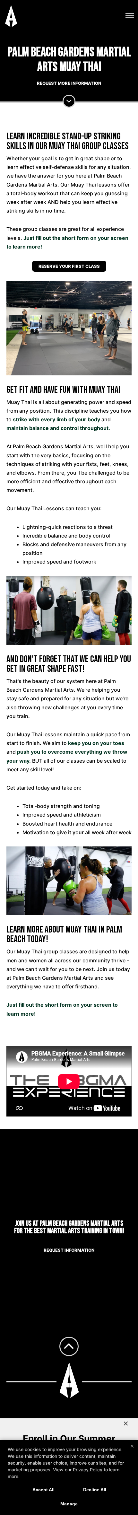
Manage (69, 1503)
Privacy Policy (87, 1469)
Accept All (43, 1489)
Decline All (94, 1489)
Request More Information (69, 83)
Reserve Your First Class (69, 266)
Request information (69, 1250)
